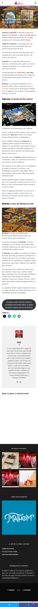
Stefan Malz (21, 72)
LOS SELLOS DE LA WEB (9, 551)
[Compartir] (28, 605)
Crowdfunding (12, 26)
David (6, 26)
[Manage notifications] (33, 602)
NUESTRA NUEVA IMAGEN (10, 554)
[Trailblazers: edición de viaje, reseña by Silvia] (27, 461)
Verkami (14, 35)
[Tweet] (9, 605)
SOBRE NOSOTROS (8, 548)
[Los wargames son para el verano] (10, 461)
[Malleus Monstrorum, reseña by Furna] (10, 479)
